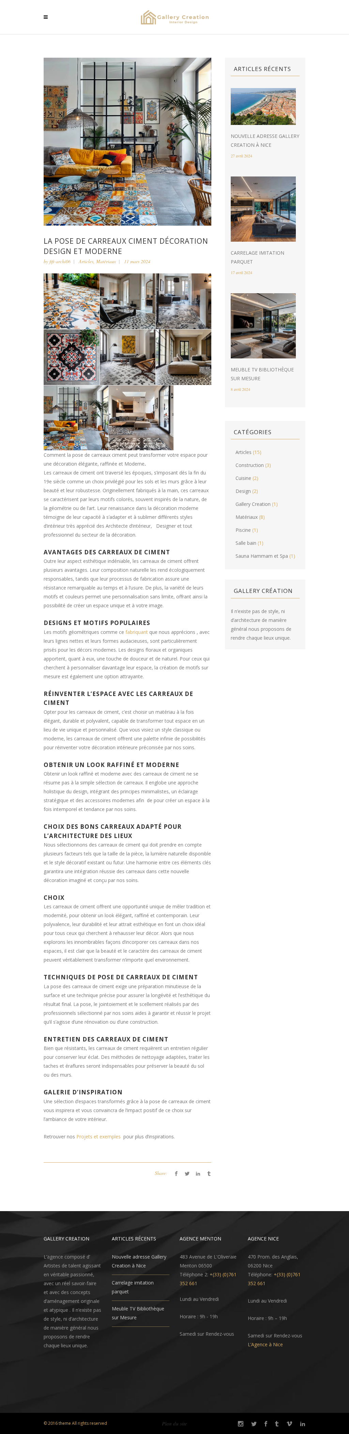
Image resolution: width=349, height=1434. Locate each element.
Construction (250, 465)
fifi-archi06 (60, 261)
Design (243, 491)
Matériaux (106, 261)
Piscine (243, 530)
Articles (86, 261)
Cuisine (243, 478)
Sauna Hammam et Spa (262, 556)
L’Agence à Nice (265, 1344)
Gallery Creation (253, 504)
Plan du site (174, 1423)
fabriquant (136, 632)
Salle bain (246, 543)
